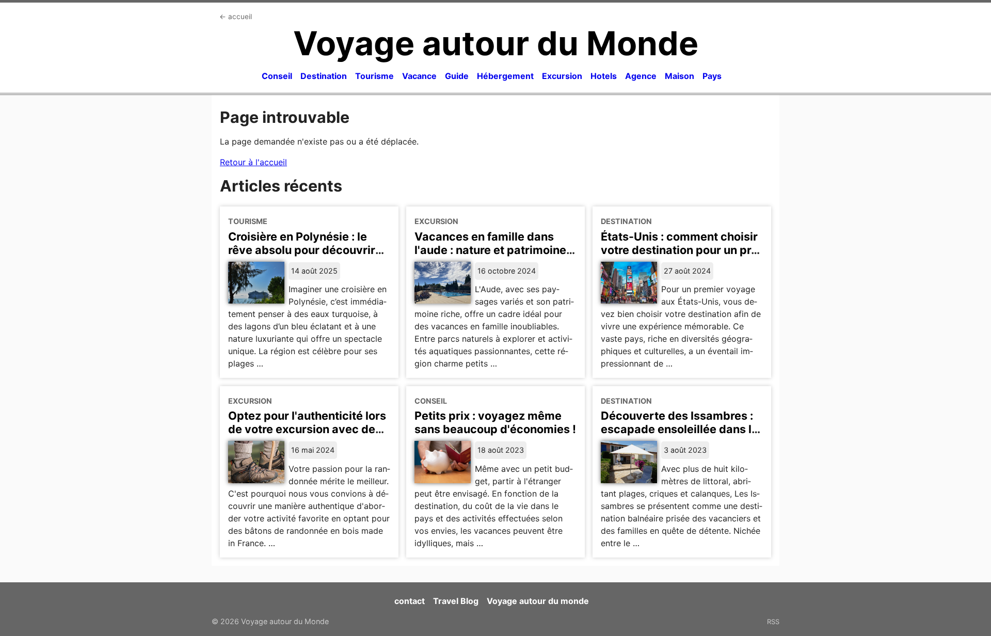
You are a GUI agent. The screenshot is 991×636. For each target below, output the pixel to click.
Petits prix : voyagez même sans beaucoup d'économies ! (495, 422)
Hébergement (505, 76)
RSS (773, 621)
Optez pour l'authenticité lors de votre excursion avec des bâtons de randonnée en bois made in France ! (307, 436)
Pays (712, 76)
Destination (323, 76)
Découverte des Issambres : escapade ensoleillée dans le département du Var (679, 429)
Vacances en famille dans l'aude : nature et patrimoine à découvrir (495, 250)
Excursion (562, 76)
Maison (679, 76)
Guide (457, 76)
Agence (641, 76)
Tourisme (374, 76)
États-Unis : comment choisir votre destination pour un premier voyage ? (682, 250)
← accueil (235, 16)
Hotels (603, 76)
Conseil (277, 76)
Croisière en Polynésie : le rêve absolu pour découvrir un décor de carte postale (301, 250)
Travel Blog (455, 601)
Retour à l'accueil (253, 162)
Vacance (419, 76)
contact (409, 601)
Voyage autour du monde (538, 601)
